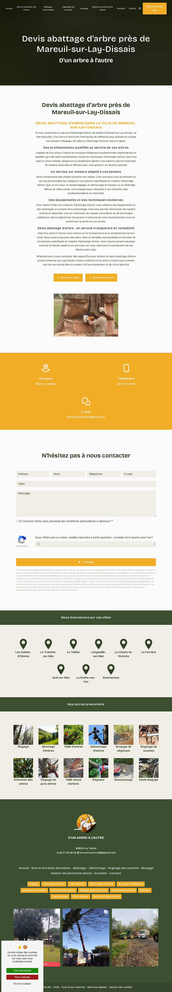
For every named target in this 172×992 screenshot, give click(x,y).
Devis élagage (80, 896)
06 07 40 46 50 (155, 8)
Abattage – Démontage (48, 8)
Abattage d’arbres (53, 884)
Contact (132, 8)
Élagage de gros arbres (93, 890)
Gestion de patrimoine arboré (102, 8)
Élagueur (145, 890)
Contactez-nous (103, 277)
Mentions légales (97, 987)
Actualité (121, 8)
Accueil (9, 8)
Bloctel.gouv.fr (21, 590)
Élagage (33, 884)
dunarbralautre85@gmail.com (86, 417)
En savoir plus (70, 277)
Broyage (84, 8)
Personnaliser (22, 983)
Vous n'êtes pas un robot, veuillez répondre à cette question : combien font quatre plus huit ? (94, 537)
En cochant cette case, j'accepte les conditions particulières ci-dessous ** (66, 521)
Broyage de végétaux (130, 884)
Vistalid (47, 987)
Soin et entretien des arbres (26, 8)
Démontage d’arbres (101, 884)
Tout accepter (22, 970)
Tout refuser (22, 977)
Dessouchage (60, 896)
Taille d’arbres (77, 884)
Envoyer (88, 562)
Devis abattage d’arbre (106, 896)
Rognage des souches (68, 8)
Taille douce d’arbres (123, 890)
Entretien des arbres (63, 890)
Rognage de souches (34, 890)
